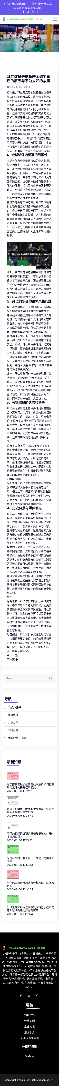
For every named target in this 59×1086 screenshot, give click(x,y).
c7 (51, 1079)
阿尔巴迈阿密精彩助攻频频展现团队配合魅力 (30, 884)
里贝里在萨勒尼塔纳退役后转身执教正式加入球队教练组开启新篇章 (30, 908)
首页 (23, 40)
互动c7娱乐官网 (17, 737)
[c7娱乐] (27, 19)
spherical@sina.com (29, 7)
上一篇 (13, 655)
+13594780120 (43, 3)
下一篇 (11, 659)
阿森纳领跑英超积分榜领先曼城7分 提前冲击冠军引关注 (30, 834)
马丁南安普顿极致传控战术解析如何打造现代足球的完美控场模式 (30, 785)
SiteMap (29, 1056)
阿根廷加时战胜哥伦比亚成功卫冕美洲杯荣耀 (30, 859)
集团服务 (13, 730)
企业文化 (13, 722)
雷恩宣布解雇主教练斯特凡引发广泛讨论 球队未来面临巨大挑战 (30, 810)
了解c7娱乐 (14, 707)
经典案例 (13, 715)
